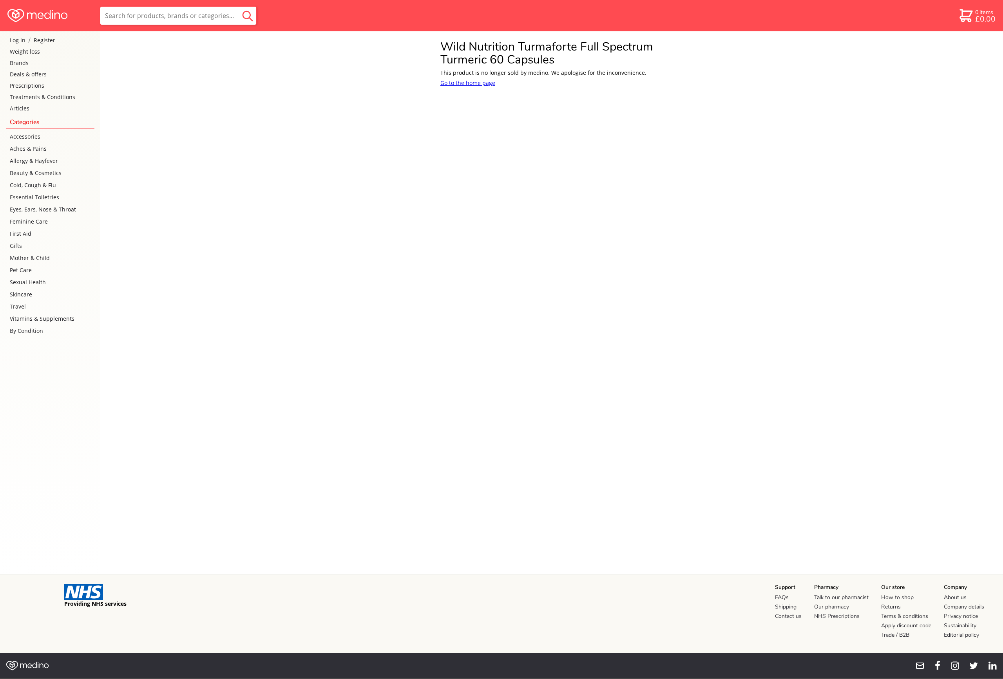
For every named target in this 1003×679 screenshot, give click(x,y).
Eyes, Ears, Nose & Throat (43, 209)
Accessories (25, 136)
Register (44, 40)
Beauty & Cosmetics (36, 173)
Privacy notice (961, 616)
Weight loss (25, 51)
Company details (964, 606)
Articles (19, 108)
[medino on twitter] (970, 665)
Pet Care (21, 270)
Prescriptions (27, 85)
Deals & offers (28, 74)
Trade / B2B (895, 635)
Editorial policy (961, 635)
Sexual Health (28, 282)
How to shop (897, 597)
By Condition (26, 330)
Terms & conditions (904, 616)
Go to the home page (467, 83)
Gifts (16, 245)
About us (955, 597)
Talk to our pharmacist (841, 597)
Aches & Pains (28, 148)
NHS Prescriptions (837, 616)
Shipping (786, 606)
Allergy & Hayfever (34, 160)
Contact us (788, 616)
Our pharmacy (831, 606)
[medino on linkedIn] (989, 665)
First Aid (20, 233)
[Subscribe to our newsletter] (917, 665)
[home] (49, 15)
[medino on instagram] (951, 665)
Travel (18, 306)
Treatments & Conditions (42, 97)
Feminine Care (29, 221)
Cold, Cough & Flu (33, 185)
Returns (891, 606)
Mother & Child (30, 258)
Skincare (21, 294)
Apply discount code (906, 625)
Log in (17, 40)
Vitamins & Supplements (42, 318)
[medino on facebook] (932, 665)
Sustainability (960, 625)
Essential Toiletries (34, 197)
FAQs (782, 597)
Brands (19, 63)
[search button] (247, 15)
